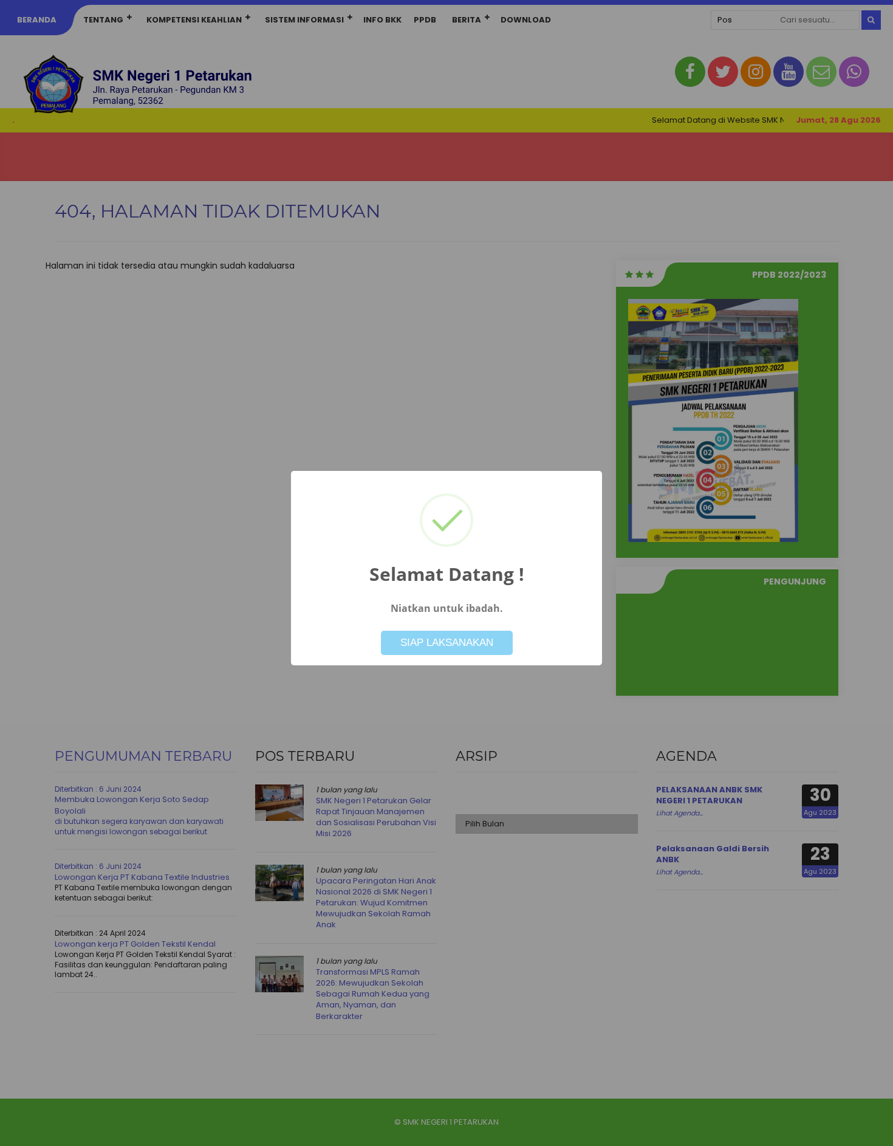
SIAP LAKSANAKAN (446, 642)
